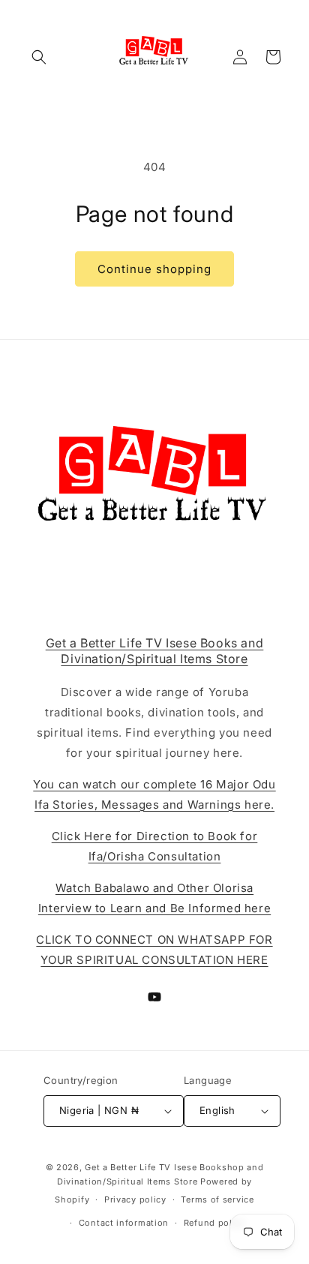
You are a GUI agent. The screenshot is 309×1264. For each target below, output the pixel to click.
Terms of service (217, 1199)
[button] (39, 57)
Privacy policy (135, 1199)
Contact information (124, 1222)
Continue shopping (155, 269)
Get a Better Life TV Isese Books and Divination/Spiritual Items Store (155, 650)
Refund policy (214, 1222)
